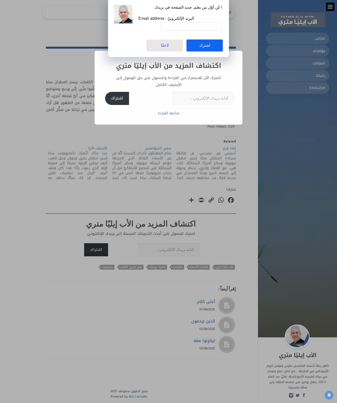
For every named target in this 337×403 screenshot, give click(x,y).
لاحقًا (165, 45)
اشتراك (117, 98)
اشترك (204, 45)
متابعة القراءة (168, 113)
